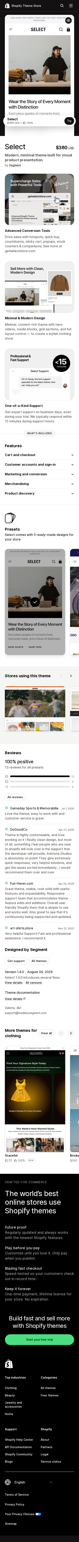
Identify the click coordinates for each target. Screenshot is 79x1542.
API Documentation (18, 1447)
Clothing (11, 1388)
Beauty (10, 1395)
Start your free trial (39, 1339)
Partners (46, 1447)
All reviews (15, 797)
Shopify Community (18, 1454)
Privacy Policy (14, 1504)
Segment (15, 165)
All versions (34, 982)
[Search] (62, 5)
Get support (16, 961)
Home (9, 1414)
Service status (51, 1461)
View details (13, 982)
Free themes (50, 1395)
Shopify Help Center (19, 1439)
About (45, 1439)
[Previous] (61, 676)
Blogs (9, 1461)
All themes (39, 961)
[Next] (71, 676)
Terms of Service (17, 1494)
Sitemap (11, 1523)
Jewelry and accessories (13, 1404)
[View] (35, 709)
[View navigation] (71, 5)
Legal (44, 1454)
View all (46, 1033)
